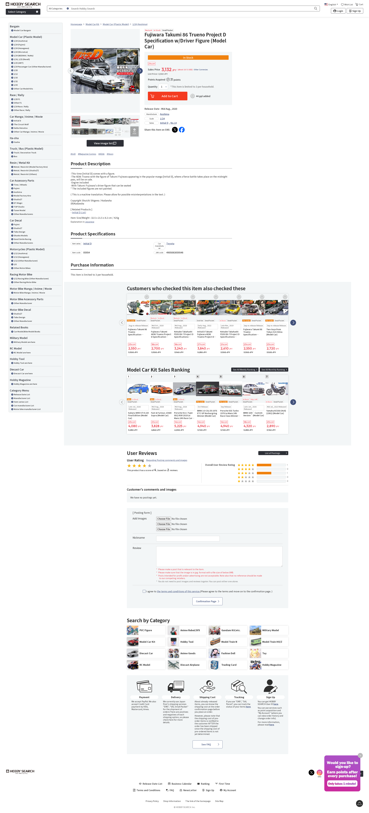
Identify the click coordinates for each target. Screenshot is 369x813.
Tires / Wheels (20, 184)
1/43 (16, 85)
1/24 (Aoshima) (21, 40)
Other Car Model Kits (23, 88)
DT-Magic (18, 203)
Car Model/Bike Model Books (27, 331)
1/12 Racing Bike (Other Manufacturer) (31, 278)
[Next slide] (140, 71)
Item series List (21, 401)
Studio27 (18, 199)
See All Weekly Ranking (244, 369)
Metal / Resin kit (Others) (25, 174)
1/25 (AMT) (18, 62)
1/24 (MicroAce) (21, 52)
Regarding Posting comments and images (166, 460)
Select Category (17, 11)
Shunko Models (21, 235)
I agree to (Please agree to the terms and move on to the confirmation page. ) (209, 591)
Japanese (89, 221)
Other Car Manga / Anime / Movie (29, 131)
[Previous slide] (71, 71)
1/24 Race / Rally (21, 106)
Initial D (17, 120)
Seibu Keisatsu (21, 128)
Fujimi (17, 188)
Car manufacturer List (24, 405)
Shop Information (172, 801)
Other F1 (18, 102)
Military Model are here (24, 342)
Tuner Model (19, 210)
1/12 (16, 74)
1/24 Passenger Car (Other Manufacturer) (32, 66)
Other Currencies (201, 69)
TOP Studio (19, 206)
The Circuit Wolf (21, 124)
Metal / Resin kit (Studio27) (26, 170)
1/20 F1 (17, 99)
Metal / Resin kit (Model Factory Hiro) (31, 166)
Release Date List (22, 394)
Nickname (139, 537)
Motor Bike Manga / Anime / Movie (29, 292)
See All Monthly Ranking (273, 369)
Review (137, 548)
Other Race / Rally (22, 110)
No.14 (173, 123)
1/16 (16, 77)
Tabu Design (19, 231)
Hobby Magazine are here (25, 384)
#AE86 (101, 153)
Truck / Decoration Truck (25, 152)
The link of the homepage (198, 801)
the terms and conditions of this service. (178, 591)
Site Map (219, 801)
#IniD (73, 153)
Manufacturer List (22, 398)
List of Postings (272, 453)
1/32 (16, 81)
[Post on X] (175, 130)
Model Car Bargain (22, 30)
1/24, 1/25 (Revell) (22, 59)
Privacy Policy (152, 801)
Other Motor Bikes (22, 268)
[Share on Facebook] (182, 130)
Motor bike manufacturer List (27, 409)
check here (168, 719)
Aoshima (18, 192)
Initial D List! (79, 212)
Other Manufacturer (23, 303)
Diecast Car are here (23, 373)
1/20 (16, 70)
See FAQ (206, 744)
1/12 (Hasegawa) (21, 257)
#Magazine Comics (87, 153)
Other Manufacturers (23, 214)
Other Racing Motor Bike (25, 282)
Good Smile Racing (22, 239)
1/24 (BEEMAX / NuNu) (23, 55)
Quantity (152, 86)
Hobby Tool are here (23, 363)
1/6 (15, 264)
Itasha (17, 142)
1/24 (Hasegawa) (21, 48)
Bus (15, 156)
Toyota (170, 243)
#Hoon (110, 153)
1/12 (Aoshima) (21, 253)
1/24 (162, 118)
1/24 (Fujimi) (19, 44)
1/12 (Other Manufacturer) (26, 260)
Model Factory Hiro (22, 195)
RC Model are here (22, 352)
